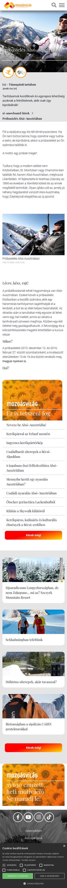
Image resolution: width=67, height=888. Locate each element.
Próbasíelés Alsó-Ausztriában (22, 118)
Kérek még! (33, 535)
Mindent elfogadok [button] (18, 876)
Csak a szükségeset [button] (49, 876)
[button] (33, 883)
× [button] (64, 846)
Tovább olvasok (28, 860)
